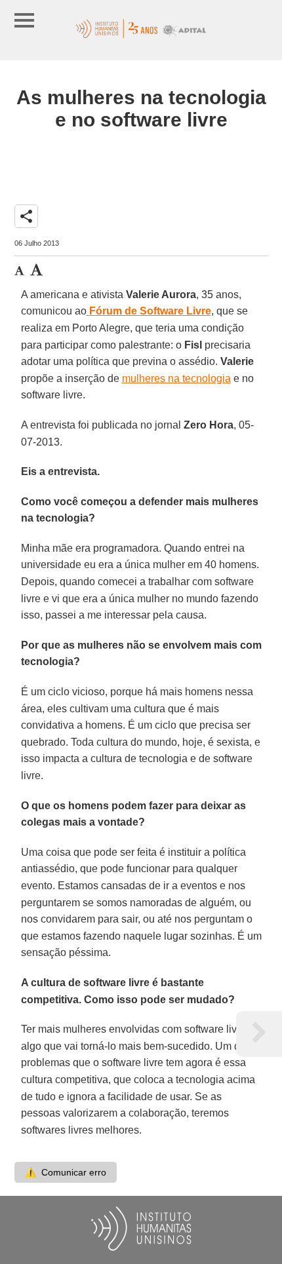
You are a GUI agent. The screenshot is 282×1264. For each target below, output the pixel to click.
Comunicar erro (65, 1172)
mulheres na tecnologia (176, 378)
